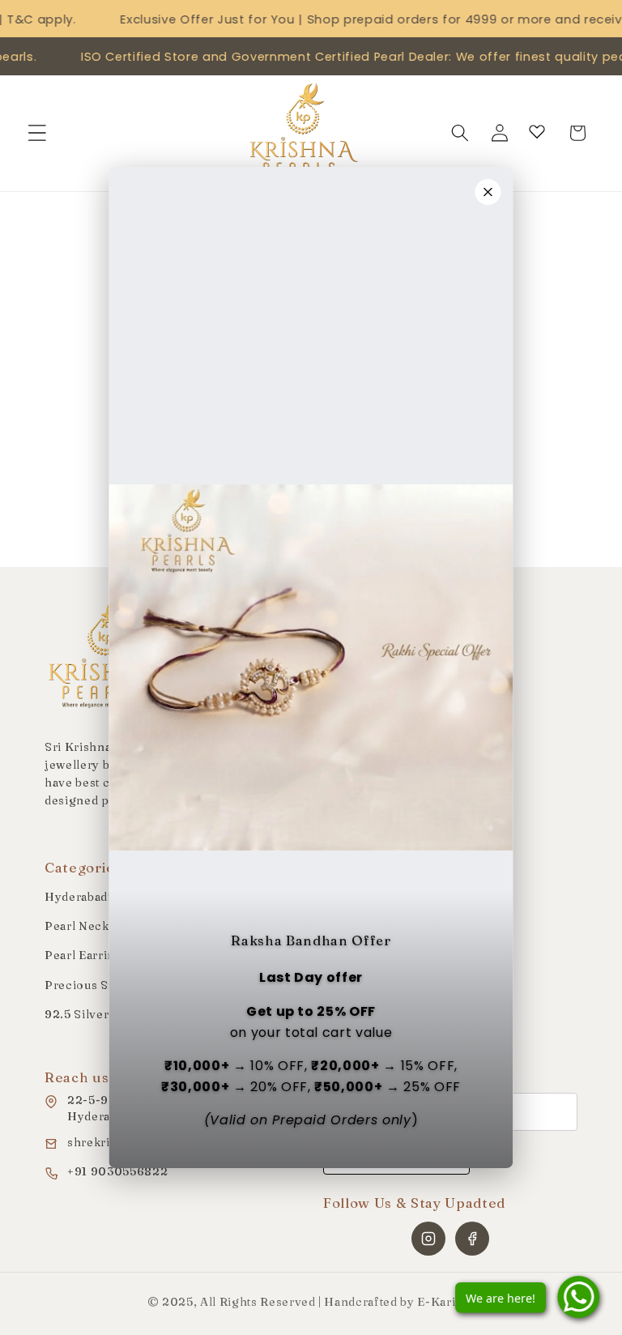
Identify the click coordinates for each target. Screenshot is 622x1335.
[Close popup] (488, 192)
